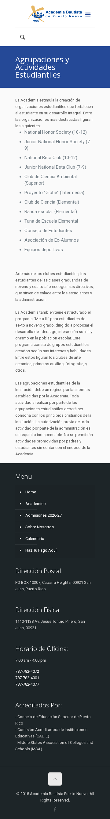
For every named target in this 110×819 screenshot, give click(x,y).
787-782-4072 (27, 671)
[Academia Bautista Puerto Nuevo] (55, 14)
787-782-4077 (27, 684)
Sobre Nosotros (39, 527)
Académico (35, 503)
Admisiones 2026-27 (43, 515)
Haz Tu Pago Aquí (41, 550)
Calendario (34, 538)
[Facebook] (55, 809)
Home (30, 492)
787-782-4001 (27, 677)
